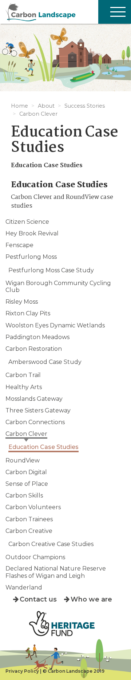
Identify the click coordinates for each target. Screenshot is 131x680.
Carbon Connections (35, 422)
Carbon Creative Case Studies (51, 544)
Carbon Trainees (29, 519)
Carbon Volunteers (33, 507)
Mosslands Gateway (34, 398)
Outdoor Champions (35, 557)
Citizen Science (27, 221)
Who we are (91, 599)
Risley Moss (21, 301)
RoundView (22, 460)
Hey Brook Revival (32, 233)
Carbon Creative (28, 530)
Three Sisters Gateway (38, 410)
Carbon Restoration (33, 348)
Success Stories (84, 106)
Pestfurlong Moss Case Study (51, 270)
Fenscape (19, 245)
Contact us (38, 599)
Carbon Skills (24, 495)
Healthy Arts (23, 387)
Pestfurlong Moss (31, 256)
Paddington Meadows (37, 337)
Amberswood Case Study (45, 361)
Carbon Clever (38, 114)
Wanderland (23, 587)
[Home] (65, 12)
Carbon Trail (23, 375)
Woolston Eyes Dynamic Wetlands (55, 325)
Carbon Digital (26, 472)
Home (19, 106)
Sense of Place (26, 483)
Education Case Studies (43, 446)
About (46, 106)
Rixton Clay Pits (27, 313)
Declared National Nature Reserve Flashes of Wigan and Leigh (55, 572)
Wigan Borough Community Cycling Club (58, 286)
